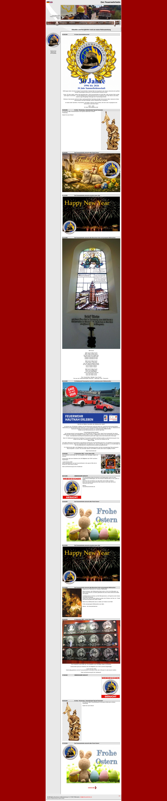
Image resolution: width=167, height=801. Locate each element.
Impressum (53, 52)
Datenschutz (53, 51)
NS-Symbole (53, 53)
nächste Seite (91, 787)
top (119, 795)
